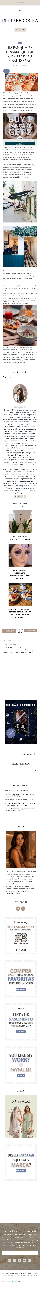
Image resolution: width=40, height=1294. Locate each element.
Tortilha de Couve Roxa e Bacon (16, 799)
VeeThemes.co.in (20, 1277)
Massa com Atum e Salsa (13, 790)
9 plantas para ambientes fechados (20, 538)
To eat (13, 377)
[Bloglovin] (25, 1260)
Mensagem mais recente (9, 631)
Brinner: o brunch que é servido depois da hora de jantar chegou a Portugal (20, 613)
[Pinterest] (15, 1260)
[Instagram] (18, 908)
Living (20, 43)
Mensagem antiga (31, 630)
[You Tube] (23, 908)
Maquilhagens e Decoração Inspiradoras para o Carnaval (20, 574)
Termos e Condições (12, 1194)
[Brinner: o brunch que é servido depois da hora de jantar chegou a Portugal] (20, 594)
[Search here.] (20, 11)
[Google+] (30, 1260)
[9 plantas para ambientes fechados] (20, 521)
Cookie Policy (17, 1281)
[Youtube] (20, 1260)
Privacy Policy (6, 1281)
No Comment (22, 65)
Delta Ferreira (20, 407)
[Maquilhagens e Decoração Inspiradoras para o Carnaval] (20, 555)
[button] (20, 2)
